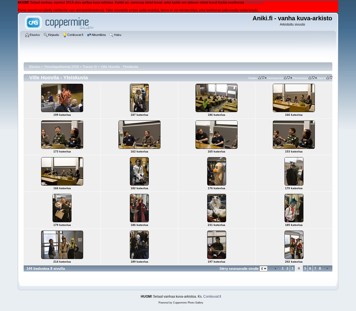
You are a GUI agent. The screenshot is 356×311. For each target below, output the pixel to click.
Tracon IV (90, 67)
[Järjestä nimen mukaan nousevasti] (285, 78)
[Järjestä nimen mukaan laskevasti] (288, 78)
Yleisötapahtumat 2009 (61, 67)
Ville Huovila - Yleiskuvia (119, 67)
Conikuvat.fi (254, 2)
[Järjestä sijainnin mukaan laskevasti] (331, 78)
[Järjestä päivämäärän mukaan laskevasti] (313, 78)
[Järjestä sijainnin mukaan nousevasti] (328, 78)
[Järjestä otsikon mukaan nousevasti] (259, 78)
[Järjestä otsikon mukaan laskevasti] (263, 78)
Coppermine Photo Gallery (188, 302)
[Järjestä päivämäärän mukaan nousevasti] (310, 78)
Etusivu (34, 67)
